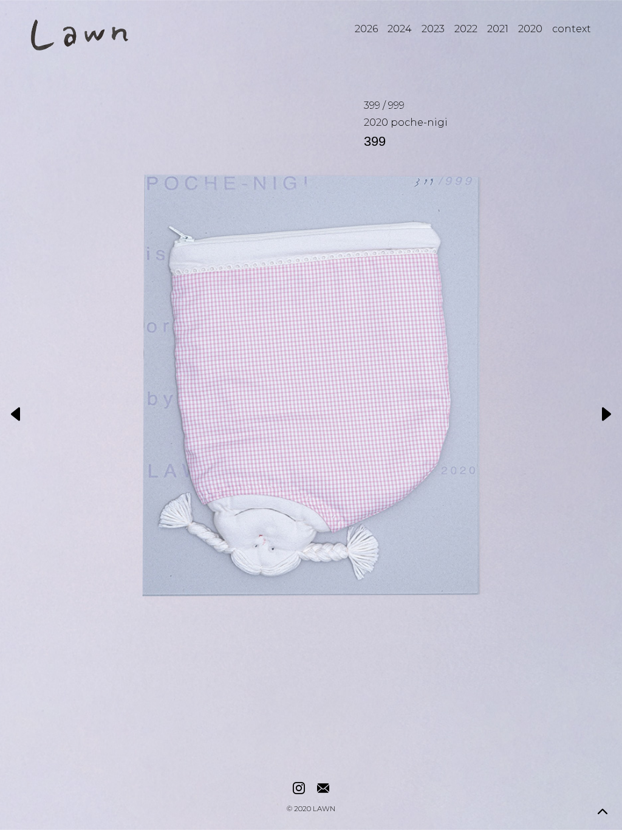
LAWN (324, 809)
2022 (465, 29)
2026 (366, 29)
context (571, 29)
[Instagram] (299, 788)
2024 (400, 29)
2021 (497, 29)
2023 (433, 29)
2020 (530, 29)
